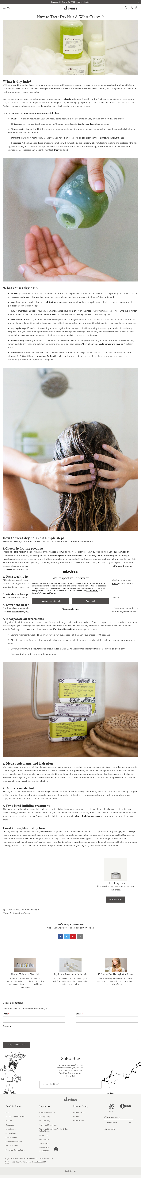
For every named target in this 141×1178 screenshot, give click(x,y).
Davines (76, 1117)
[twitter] (67, 936)
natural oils (68, 99)
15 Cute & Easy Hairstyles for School (115, 974)
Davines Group (79, 1112)
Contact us (10, 1125)
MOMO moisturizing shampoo (90, 555)
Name (6, 1014)
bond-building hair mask (88, 816)
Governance (44, 1139)
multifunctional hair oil (60, 629)
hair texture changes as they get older (63, 302)
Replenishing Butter (115, 883)
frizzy (56, 150)
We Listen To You (12, 1146)
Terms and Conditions (48, 1125)
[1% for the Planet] (125, 1108)
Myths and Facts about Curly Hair (70, 974)
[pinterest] (73, 936)
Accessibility (44, 1143)
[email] (80, 936)
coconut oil (32, 629)
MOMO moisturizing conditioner (55, 555)
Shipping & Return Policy (15, 1117)
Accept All (90, 601)
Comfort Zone (78, 1121)
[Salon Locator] (126, 7)
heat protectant (14, 611)
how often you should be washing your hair (103, 344)
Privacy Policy (44, 1117)
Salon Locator (11, 1129)
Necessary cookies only (51, 601)
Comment (8, 1026)
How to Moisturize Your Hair (25, 974)
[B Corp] (111, 1108)
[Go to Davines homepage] (70, 7)
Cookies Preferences (47, 1112)
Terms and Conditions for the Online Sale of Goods (53, 1130)
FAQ (7, 1112)
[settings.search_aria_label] (8, 7)
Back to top (70, 1171)
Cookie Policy (92, 591)
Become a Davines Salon (15, 1150)
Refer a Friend (11, 1137)
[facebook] (60, 936)
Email (79, 1014)
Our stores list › (110, 1129)
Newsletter (43, 1135)
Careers (9, 1121)
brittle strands (85, 124)
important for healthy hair (49, 356)
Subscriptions (11, 1133)
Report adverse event (14, 1142)
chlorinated (50, 314)
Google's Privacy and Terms (43, 593)
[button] (4, 7)
